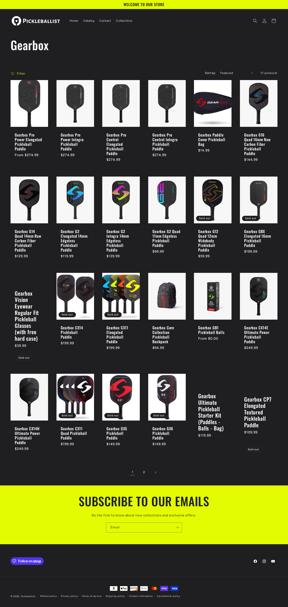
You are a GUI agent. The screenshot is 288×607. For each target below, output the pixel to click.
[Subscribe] (177, 527)
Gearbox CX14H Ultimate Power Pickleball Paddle (27, 435)
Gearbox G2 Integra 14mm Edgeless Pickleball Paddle (117, 240)
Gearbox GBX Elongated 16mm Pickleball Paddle (257, 238)
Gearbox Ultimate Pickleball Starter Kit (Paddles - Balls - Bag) (211, 412)
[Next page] (155, 472)
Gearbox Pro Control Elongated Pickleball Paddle (116, 144)
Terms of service (91, 596)
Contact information (141, 596)
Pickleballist (28, 596)
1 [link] (132, 472)
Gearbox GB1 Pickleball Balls (211, 330)
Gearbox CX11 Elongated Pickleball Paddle (117, 334)
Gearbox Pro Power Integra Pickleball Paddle (72, 142)
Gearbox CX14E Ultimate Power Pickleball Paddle (256, 334)
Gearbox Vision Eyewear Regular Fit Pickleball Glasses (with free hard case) (27, 316)
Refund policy (48, 596)
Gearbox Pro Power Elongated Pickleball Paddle (28, 142)
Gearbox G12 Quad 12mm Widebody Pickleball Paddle (208, 240)
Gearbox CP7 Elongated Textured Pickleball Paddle (258, 412)
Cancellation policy (168, 596)
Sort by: (210, 73)
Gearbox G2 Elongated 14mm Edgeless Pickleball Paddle (74, 240)
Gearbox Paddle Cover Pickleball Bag (211, 139)
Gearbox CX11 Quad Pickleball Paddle (74, 433)
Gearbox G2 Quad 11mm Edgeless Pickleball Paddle (166, 238)
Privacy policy (69, 596)
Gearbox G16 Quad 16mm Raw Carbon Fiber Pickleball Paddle (257, 144)
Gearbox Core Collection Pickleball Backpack (163, 334)
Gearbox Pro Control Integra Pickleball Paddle (165, 142)
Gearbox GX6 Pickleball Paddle (162, 433)
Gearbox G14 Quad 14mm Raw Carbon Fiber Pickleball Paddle (28, 240)
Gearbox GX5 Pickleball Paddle (116, 433)
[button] (255, 20)
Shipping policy (115, 596)
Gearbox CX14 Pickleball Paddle (72, 332)
